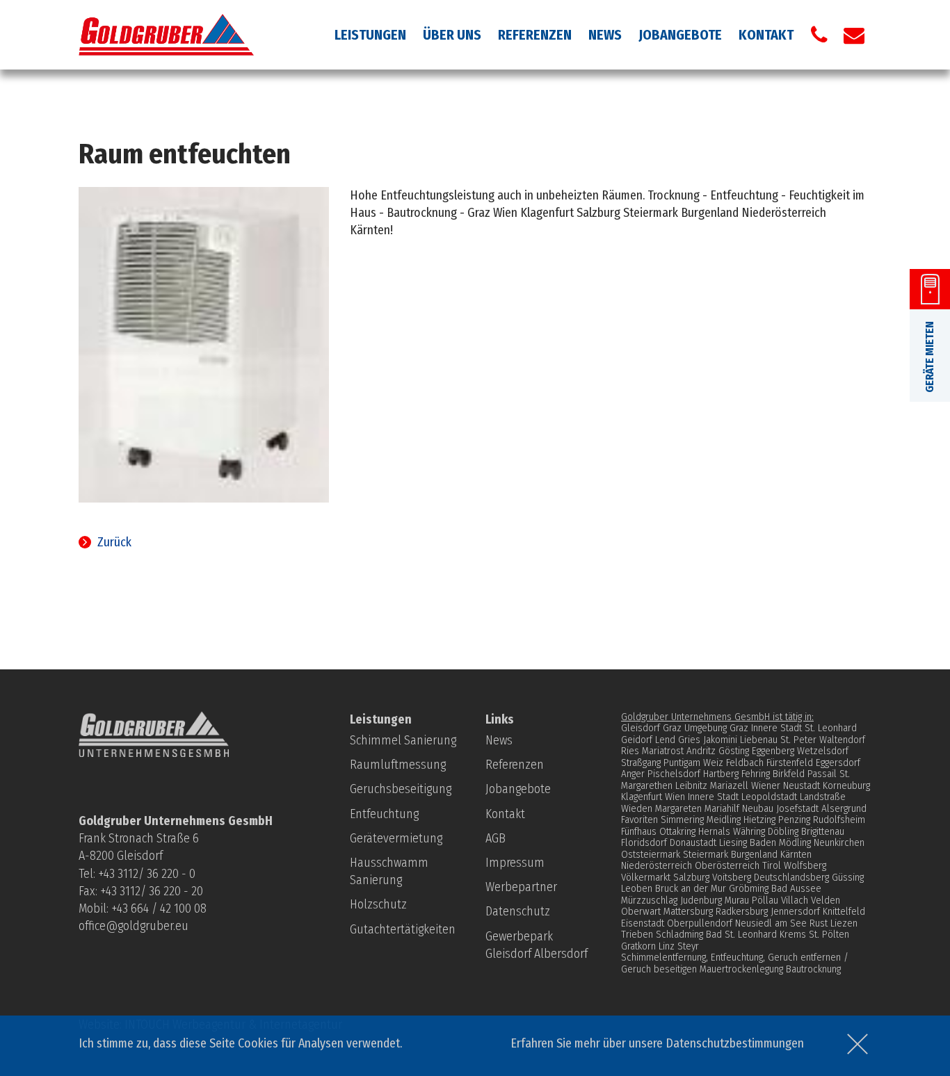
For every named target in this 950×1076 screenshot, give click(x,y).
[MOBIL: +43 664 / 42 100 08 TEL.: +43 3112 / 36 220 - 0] (819, 35)
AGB (495, 838)
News (605, 34)
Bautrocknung (813, 969)
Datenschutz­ (517, 911)
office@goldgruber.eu (133, 926)
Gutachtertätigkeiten (403, 929)
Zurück (114, 542)
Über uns (452, 34)
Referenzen (535, 34)
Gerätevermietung (396, 838)
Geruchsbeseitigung (400, 789)
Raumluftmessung (398, 764)
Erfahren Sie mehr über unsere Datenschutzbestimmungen (657, 1043)
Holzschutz (378, 904)
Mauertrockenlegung (741, 969)
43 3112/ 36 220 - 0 (149, 873)
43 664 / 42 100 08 (162, 908)
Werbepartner (521, 887)
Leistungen (370, 34)
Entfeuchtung (384, 814)
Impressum (515, 862)
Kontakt (766, 34)
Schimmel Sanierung (403, 740)
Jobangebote (680, 34)
